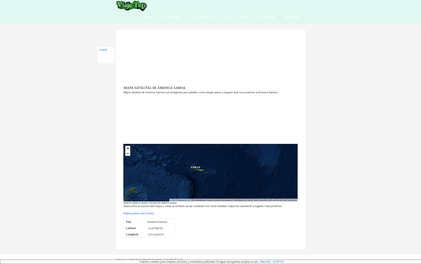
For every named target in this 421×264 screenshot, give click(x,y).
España (148, 17)
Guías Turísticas (202, 17)
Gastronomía (172, 17)
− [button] (128, 153)
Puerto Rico (292, 17)
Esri (188, 200)
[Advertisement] (210, 60)
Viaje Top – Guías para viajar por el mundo (139, 259)
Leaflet (173, 200)
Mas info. (265, 261)
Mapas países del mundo (138, 213)
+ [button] (128, 148)
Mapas (227, 17)
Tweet (103, 50)
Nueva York (266, 17)
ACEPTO (278, 261)
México (245, 17)
